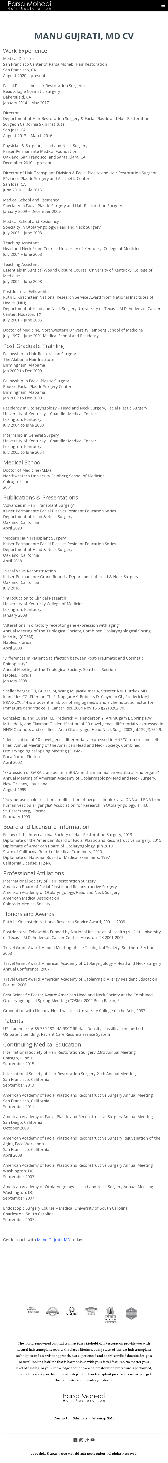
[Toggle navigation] (163, 5)
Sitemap (80, 1418)
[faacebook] (75, 1439)
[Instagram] (81, 1439)
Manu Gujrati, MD (53, 1239)
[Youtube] (92, 1439)
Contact (60, 1418)
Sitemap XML (103, 1418)
